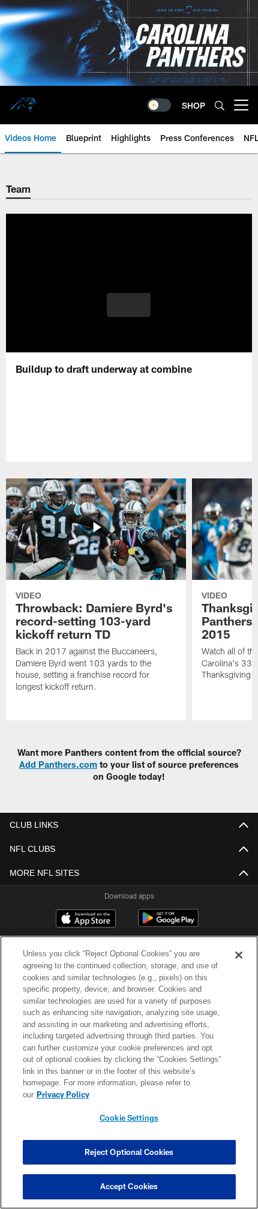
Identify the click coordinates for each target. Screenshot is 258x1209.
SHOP (193, 105)
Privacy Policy (155, 1094)
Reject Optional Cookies (129, 1152)
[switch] (159, 105)
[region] (129, 1078)
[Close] (239, 967)
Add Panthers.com (58, 764)
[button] (129, 305)
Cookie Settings (129, 1118)
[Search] (219, 105)
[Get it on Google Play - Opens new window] (168, 924)
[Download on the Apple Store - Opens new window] (86, 919)
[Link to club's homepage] (24, 100)
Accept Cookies (129, 1186)
